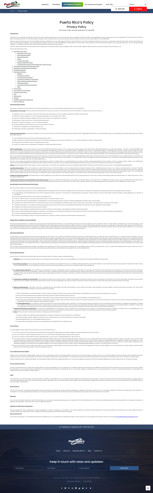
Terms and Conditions (73, 481)
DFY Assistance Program (93, 4)
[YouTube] (79, 488)
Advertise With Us (79, 451)
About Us (66, 451)
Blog (89, 451)
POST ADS (109, 4)
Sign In (139, 9)
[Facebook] (65, 488)
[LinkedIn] (76, 488)
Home (12, 11)
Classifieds (56, 4)
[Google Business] (86, 488)
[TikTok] (62, 488)
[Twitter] (69, 488)
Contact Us (98, 451)
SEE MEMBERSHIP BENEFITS (72, 4)
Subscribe (124, 468)
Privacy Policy (87, 481)
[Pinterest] (82, 488)
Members (45, 4)
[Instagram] (72, 488)
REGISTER (121, 9)
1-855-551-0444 (88, 427)
